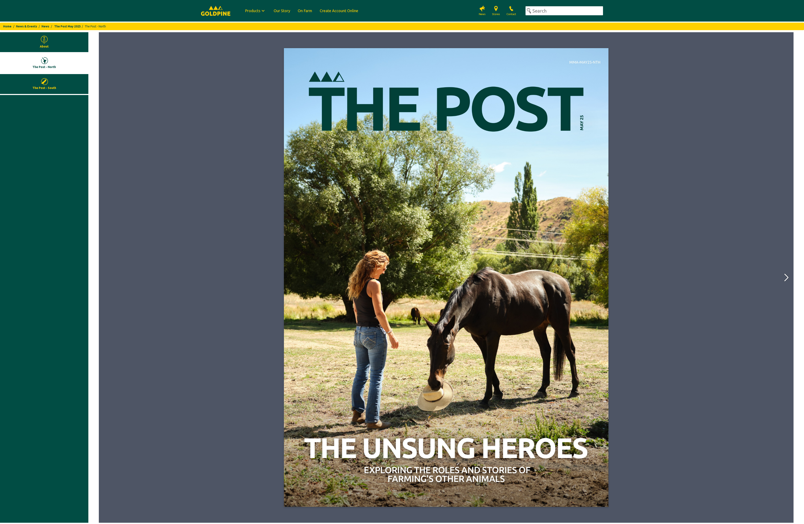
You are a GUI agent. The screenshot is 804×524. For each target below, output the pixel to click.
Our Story (282, 11)
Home (7, 26)
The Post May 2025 (67, 26)
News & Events (26, 26)
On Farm (305, 11)
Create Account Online (339, 11)
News (45, 26)
